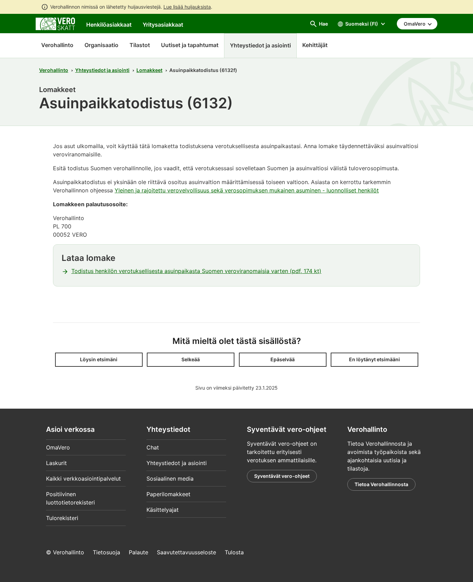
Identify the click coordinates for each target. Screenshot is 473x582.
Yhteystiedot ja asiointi (102, 70)
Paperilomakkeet (168, 494)
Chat (152, 447)
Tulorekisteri (62, 518)
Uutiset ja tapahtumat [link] (189, 45)
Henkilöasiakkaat (109, 24)
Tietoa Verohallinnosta (381, 484)
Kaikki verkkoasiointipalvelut (83, 478)
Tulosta (234, 552)
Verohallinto (57, 45)
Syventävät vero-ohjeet (282, 476)
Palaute (138, 552)
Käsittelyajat (162, 509)
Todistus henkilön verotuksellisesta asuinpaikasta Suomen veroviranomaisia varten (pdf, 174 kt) (196, 270)
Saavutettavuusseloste (186, 552)
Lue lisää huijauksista (187, 7)
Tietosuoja (106, 552)
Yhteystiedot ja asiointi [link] (260, 45)
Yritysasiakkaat (163, 24)
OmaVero (58, 447)
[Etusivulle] (55, 23)
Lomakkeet (149, 70)
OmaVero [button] (415, 24)
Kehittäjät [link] (315, 45)
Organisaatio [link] (101, 45)
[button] (99, 360)
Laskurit (56, 463)
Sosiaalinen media (170, 478)
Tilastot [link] (140, 45)
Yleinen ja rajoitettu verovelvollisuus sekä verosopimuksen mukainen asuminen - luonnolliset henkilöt (247, 190)
